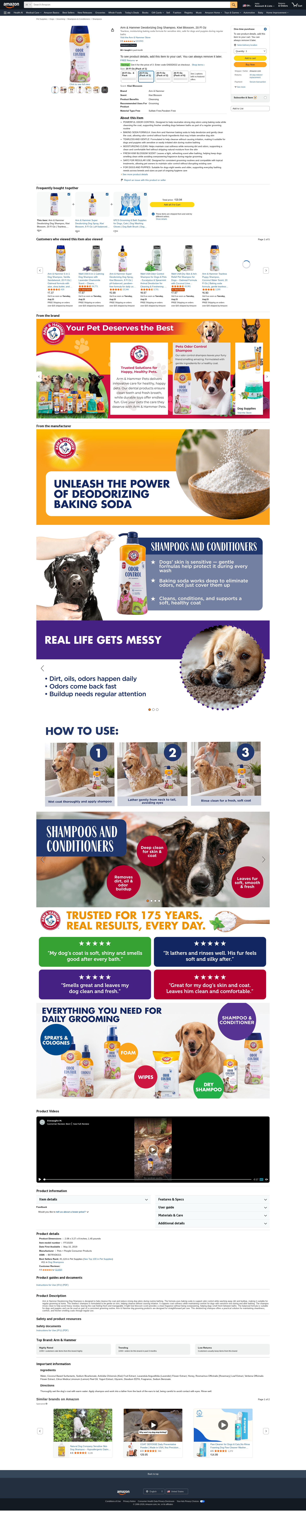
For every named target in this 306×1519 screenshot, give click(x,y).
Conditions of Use (113, 1501)
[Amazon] (12, 5)
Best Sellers (68, 12)
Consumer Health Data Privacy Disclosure (156, 1501)
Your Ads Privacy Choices (188, 1501)
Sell (168, 12)
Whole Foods (115, 12)
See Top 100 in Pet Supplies (98, 1259)
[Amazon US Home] (123, 1493)
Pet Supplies (41, 19)
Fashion (177, 12)
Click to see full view (80, 84)
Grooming (60, 19)
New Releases (85, 12)
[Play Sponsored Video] (153, 1425)
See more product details (135, 174)
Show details (161, 219)
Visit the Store (244, 412)
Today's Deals (132, 12)
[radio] (55, 90)
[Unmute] (266, 1179)
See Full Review (81, 1123)
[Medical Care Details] (40, 12)
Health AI (18, 12)
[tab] (149, 709)
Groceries (100, 12)
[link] (92, 204)
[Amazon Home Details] (221, 12)
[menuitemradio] (261, 1179)
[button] (7, 13)
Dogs (52, 19)
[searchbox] (131, 5)
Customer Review (56, 1123)
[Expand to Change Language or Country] (162, 1491)
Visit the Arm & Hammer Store (135, 37)
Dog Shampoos (56, 1262)
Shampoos (97, 19)
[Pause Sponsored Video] (108, 1432)
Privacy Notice (129, 1501)
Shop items (197, 64)
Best (68, 1123)
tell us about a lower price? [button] (71, 1212)
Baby (260, 12)
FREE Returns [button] (127, 60)
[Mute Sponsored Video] (108, 1438)
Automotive (249, 12)
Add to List (238, 108)
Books (145, 12)
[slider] (147, 1179)
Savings (125, 64)
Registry (188, 12)
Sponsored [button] (40, 1404)
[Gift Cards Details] (163, 12)
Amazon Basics (51, 12)
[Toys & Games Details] (240, 12)
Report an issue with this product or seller (145, 180)
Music (199, 12)
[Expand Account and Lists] (273, 6)
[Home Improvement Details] (287, 12)
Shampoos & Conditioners (78, 19)
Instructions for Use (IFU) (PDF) (52, 1285)
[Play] (39, 1179)
